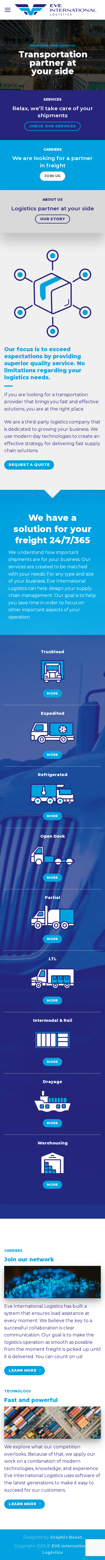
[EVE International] (56, 9)
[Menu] (7, 10)
